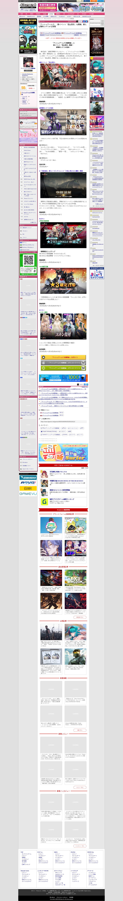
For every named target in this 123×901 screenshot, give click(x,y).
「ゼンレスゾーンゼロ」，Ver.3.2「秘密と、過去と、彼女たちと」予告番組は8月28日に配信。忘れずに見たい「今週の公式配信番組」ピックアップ (51, 701)
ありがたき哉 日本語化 (29, 209)
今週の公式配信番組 (28, 158)
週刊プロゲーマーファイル (30, 156)
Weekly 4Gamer (27, 150)
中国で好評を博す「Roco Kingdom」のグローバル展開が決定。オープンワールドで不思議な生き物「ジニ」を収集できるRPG (75, 589)
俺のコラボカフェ (28, 191)
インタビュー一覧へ (79, 846)
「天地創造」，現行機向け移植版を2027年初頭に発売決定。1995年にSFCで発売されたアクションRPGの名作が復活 (97, 149)
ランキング (100, 0)
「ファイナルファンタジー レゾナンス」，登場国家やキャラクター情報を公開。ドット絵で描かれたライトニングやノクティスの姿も (97, 164)
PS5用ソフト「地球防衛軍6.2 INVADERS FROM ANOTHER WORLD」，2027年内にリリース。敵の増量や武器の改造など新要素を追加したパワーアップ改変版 (97, 135)
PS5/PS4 (38, 13)
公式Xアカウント (27, 1)
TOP (22, 13)
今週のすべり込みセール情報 (30, 173)
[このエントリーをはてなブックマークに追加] (86, 22)
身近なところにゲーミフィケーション (30, 213)
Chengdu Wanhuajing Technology (27, 74)
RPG (82, 428)
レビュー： (31, 123)
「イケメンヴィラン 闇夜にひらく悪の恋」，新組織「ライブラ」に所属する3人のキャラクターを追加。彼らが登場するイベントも (51, 559)
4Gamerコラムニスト (28, 198)
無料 (70, 431)
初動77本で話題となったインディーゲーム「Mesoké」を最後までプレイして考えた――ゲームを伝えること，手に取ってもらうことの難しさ (28, 392)
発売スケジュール (43, 861)
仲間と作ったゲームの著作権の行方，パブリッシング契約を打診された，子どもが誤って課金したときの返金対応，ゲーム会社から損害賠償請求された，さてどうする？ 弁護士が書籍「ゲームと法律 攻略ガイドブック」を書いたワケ (51, 669)
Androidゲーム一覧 (86, 16)
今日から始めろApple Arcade (30, 188)
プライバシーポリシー (27, 459)
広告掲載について (26, 465)
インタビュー (62, 16)
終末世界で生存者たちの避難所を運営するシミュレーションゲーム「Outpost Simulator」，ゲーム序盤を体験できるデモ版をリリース (97, 185)
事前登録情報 (58, 876)
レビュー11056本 (24, 10)
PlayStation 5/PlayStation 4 (28, 247)
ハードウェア (71, 13)
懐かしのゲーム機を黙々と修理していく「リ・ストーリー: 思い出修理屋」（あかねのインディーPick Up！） (51, 725)
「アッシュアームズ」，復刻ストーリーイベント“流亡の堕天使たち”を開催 (62, 406)
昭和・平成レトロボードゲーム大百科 (30, 195)
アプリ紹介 (58, 879)
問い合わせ (44, 1)
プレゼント (25, 230)
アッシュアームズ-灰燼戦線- (28, 68)
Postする (80, 21)
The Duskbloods (95, 228)
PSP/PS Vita (91, 852)
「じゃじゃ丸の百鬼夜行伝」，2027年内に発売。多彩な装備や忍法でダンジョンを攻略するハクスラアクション (97, 142)
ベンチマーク (75, 881)
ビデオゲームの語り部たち (30, 201)
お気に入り (86, 0)
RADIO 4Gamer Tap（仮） (29, 179)
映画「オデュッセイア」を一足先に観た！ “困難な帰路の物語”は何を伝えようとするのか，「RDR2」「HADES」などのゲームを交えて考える (28, 294)
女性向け (58, 13)
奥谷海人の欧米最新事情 (29, 147)
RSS (20, 1)
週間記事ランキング (27, 227)
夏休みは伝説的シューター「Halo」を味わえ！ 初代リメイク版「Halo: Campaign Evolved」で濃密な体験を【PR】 (74, 667)
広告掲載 (71, 897)
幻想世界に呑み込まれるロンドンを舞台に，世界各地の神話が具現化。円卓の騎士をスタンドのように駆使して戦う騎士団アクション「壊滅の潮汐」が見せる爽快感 (51, 781)
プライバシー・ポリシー (62, 897)
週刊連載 (24, 861)
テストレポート (76, 874)
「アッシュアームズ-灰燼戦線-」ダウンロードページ (64, 362)
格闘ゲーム (91, 876)
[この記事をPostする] (77, 21)
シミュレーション (73, 428)
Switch (44, 13)
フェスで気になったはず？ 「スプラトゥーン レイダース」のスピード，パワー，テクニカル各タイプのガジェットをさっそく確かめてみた (28, 373)
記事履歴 (94, 0)
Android (65, 434)
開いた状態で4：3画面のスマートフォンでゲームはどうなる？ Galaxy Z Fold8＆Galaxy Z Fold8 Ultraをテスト (75, 780)
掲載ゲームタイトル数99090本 (28, 9)
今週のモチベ (27, 153)
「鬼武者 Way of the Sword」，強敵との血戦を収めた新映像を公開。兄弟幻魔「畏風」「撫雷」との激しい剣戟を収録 (51, 589)
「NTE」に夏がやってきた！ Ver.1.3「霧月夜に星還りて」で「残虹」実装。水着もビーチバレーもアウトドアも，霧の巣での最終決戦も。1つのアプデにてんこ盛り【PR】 (75, 644)
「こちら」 (69, 892)
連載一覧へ (34, 222)
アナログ (84, 13)
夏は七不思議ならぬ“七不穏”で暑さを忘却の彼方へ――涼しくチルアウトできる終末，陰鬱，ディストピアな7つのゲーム (28, 332)
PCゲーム (24, 242)
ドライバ (24, 237)
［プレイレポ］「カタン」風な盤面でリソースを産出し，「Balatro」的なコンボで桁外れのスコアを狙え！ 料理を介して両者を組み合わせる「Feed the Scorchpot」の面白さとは (51, 756)
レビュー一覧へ (79, 787)
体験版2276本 (32, 10)
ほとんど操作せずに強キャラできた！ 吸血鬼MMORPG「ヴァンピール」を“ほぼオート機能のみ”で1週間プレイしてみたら (28, 354)
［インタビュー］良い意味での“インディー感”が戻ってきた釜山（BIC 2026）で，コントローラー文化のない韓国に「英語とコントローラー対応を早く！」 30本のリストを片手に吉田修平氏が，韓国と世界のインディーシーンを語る (28, 433)
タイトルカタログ (43, 862)
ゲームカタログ (93, 884)
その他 (90, 883)
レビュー (24, 100)
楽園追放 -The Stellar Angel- (97, 245)
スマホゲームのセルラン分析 (30, 169)
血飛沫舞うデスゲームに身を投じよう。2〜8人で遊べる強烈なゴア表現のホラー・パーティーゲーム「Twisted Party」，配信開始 (75, 612)
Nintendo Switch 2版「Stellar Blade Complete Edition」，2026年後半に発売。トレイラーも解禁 (97, 156)
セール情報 (45, 16)
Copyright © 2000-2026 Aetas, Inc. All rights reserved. (61, 899)
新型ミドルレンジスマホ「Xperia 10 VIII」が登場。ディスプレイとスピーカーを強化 (97, 192)
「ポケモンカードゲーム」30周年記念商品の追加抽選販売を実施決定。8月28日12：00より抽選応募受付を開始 (97, 178)
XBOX (31, 13)
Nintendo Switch (25, 249)
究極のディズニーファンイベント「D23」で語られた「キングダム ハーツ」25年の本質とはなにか (28, 452)
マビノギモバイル (96, 239)
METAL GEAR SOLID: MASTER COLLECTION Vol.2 (97, 257)
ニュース (24, 96)
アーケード (90, 870)
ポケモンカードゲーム (97, 212)
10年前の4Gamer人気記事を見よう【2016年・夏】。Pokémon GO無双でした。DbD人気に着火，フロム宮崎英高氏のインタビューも (28, 313)
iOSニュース (22, 16)
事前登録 (39, 16)
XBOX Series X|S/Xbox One (28, 244)
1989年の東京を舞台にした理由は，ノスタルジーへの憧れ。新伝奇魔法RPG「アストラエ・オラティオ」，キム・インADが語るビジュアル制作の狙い (28, 414)
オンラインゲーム (26, 854)
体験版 (24, 101)
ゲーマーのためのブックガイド (30, 185)
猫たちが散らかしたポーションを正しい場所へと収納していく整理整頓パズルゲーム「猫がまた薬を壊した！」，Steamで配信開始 (97, 200)
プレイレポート (59, 855)
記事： (27, 123)
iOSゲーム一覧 (76, 16)
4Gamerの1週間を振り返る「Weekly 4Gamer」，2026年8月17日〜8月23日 (73, 724)
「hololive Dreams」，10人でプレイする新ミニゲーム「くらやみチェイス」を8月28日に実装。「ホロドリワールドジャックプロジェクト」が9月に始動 (75, 560)
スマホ (51, 14)
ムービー (69, 16)
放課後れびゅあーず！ (29, 219)
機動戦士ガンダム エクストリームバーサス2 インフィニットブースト (97, 234)
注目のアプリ (54, 16)
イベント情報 (92, 874)
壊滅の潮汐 (94, 262)
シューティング (93, 879)
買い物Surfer (27, 207)
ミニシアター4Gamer (28, 204)
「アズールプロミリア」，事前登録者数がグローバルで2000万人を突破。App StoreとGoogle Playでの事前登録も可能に (75, 536)
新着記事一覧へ (79, 617)
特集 (23, 98)
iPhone (64, 428)
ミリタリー (63, 431)
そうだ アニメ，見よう (29, 182)
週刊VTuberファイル (28, 161)
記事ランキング (26, 864)
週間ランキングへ (100, 203)
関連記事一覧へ (85, 387)
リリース (73, 434)
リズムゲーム (92, 881)
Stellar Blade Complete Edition (97, 250)
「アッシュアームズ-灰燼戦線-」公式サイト (64, 357)
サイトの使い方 (36, 1)
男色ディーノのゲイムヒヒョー (30, 165)
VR (64, 13)
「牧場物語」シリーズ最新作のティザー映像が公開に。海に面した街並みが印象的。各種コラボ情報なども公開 (97, 171)
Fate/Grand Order (96, 216)
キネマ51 (26, 216)
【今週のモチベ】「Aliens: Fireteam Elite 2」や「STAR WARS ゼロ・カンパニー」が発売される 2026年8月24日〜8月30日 (75, 700)
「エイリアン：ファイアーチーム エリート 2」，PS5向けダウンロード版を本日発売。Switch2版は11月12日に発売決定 (50, 612)
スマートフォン (58, 870)
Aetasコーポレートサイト (28, 468)
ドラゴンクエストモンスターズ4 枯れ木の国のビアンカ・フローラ (97, 223)
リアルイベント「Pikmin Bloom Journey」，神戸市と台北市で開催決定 (51, 535)
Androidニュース (31, 16)
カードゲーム (92, 877)
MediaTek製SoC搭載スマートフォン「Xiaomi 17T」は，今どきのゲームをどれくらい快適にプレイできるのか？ (75, 756)
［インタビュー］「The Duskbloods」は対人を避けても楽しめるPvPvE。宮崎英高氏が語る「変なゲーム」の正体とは (75, 840)
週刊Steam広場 (27, 176)
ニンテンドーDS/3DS (42, 870)
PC (26, 13)
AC (78, 13)
